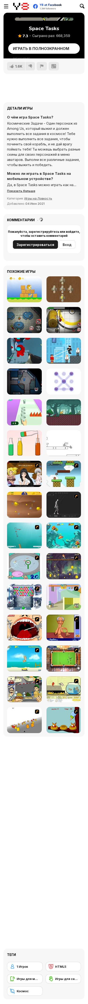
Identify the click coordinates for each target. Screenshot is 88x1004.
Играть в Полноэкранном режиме (41, 50)
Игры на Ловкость (38, 198)
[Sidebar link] (6, 6)
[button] (21, 190)
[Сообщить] (42, 66)
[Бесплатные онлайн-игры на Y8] (21, 6)
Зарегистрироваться (35, 245)
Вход (67, 245)
